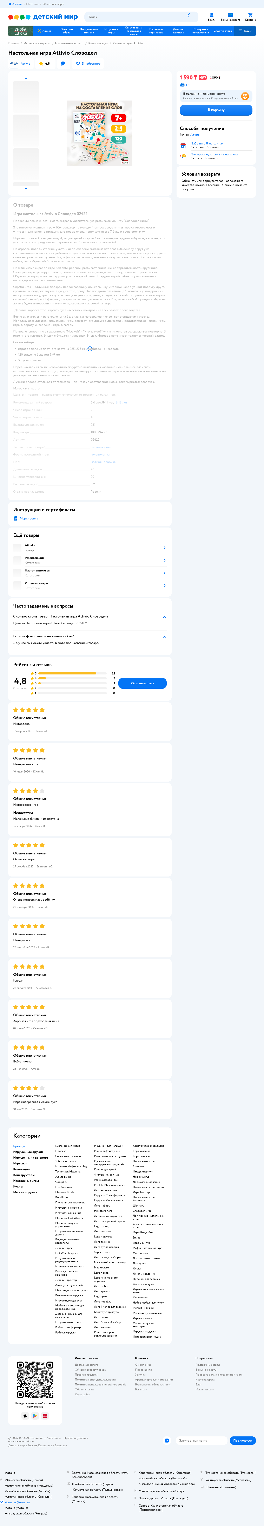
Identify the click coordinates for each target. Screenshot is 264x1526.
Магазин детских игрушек (71, 1290)
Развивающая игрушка (69, 1295)
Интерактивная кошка (147, 1336)
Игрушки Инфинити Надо (71, 1166)
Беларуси (61, 1445)
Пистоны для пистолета (70, 1202)
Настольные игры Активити (144, 1199)
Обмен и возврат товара (90, 1369)
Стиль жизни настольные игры (148, 1225)
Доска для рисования (146, 1182)
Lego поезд (101, 1272)
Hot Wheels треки (66, 1253)
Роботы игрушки (65, 1332)
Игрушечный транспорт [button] (30, 1158)
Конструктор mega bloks (148, 1145)
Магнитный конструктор (110, 1262)
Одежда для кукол (144, 1284)
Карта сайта (82, 1394)
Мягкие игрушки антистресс (143, 1324)
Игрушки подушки (144, 1331)
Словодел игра (142, 1211)
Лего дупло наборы (106, 1247)
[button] (245, 31)
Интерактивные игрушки (110, 1156)
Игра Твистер (141, 1192)
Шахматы (139, 1205)
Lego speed (101, 1296)
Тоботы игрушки (65, 1161)
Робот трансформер (68, 1327)
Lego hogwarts (103, 1236)
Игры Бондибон (143, 1232)
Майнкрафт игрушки (107, 1151)
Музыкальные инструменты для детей (109, 1162)
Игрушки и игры (35, 43)
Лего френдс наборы (107, 1257)
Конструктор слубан (107, 1312)
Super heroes (102, 1252)
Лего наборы (102, 1205)
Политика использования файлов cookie (100, 1384)
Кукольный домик (144, 1273)
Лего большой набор (107, 1322)
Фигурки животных (106, 1174)
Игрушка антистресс (68, 1322)
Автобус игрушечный (69, 1285)
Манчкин (138, 1166)
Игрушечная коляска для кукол (148, 1290)
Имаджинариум (143, 1171)
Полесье (60, 1151)
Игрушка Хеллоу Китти (108, 1200)
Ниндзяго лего (103, 1211)
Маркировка (29, 518)
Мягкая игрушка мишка (147, 1313)
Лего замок (101, 1317)
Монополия (140, 1253)
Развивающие (98, 43)
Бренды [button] (19, 1146)
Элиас (136, 1237)
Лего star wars (103, 1231)
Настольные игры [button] (26, 1181)
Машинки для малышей (108, 1145)
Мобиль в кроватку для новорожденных (69, 1307)
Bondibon (61, 1197)
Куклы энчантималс (67, 1145)
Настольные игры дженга (148, 1187)
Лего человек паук (106, 1190)
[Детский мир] (43, 17)
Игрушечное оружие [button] (28, 1152)
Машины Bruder (65, 1192)
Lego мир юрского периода (106, 1279)
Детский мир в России (22, 1445)
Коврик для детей (105, 1169)
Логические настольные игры (148, 1217)
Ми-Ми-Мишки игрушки (109, 1185)
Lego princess (141, 1156)
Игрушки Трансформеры (109, 1195)
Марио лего (101, 1267)
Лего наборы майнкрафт (109, 1221)
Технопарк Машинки (68, 1171)
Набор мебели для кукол (148, 1302)
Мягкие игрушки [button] (25, 1192)
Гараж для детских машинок (66, 1273)
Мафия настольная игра (147, 1248)
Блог (199, 1384)
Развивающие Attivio (128, 43)
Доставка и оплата (86, 1364)
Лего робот (101, 1286)
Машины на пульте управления (67, 1224)
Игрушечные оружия (68, 1207)
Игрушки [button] (20, 1163)
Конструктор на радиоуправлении (105, 1334)
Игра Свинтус (141, 1242)
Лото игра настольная (146, 1258)
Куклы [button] (18, 1186)
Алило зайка (63, 1176)
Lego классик (141, 1151)
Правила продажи (86, 1374)
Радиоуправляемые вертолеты (67, 1241)
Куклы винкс (141, 1297)
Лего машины (102, 1327)
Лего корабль (102, 1301)
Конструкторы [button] (24, 1175)
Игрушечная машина (68, 1213)
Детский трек (64, 1248)
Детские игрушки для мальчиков (68, 1315)
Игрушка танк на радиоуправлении (66, 1259)
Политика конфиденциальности (95, 1379)
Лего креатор (102, 1291)
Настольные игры (67, 43)
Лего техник (102, 1241)
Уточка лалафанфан (106, 1180)
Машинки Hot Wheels (69, 1218)
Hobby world (141, 1176)
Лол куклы (139, 1263)
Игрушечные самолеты (69, 1266)
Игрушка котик (142, 1318)
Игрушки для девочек (68, 1300)
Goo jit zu (61, 1182)
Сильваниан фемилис (68, 1156)
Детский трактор (66, 1280)
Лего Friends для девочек (110, 1306)
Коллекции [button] (21, 1169)
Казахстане (45, 1445)
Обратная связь (84, 1389)
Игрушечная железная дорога (69, 1233)
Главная (13, 43)
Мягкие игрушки (143, 1308)
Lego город (101, 1226)
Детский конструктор (108, 1216)
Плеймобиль (63, 1187)
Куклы (137, 1268)
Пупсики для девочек (146, 1279)
